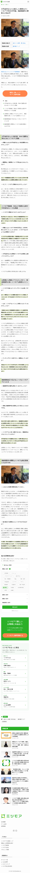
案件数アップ (16, 46)
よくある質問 (4, 862)
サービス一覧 (4, 859)
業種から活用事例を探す (7, 843)
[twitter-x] (16, 831)
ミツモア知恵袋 (5, 845)
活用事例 (4, 721)
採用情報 (3, 826)
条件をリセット (15, 610)
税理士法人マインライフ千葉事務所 (10, 71)
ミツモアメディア (5, 864)
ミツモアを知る (5, 847)
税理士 (5, 716)
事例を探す (15, 607)
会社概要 (3, 821)
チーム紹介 (4, 824)
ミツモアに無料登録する (15, 635)
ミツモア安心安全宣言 (6, 866)
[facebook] (14, 831)
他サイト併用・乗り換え (19, 43)
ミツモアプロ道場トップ (7, 841)
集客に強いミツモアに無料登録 (15, 93)
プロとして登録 (5, 849)
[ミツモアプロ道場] (5, 1)
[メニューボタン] (28, 1)
